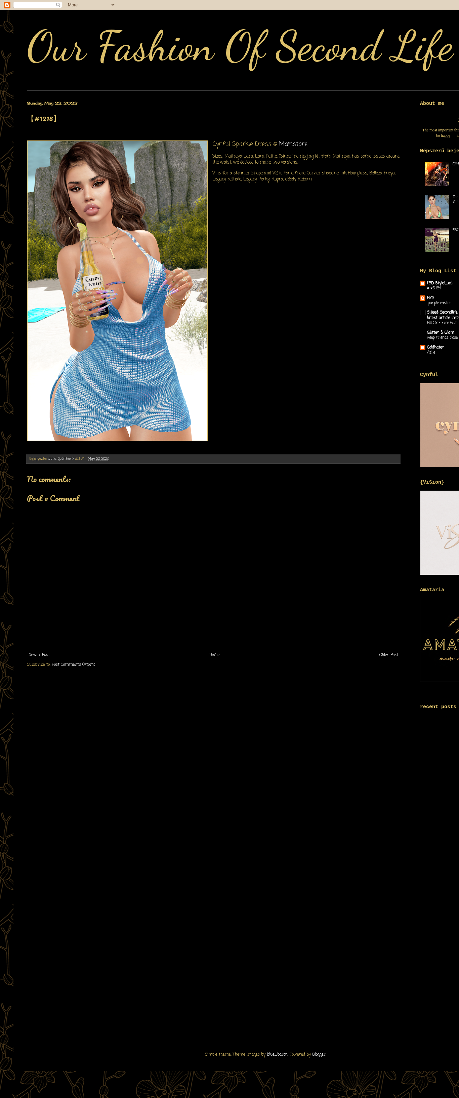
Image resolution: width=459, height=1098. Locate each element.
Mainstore (294, 144)
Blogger (319, 1055)
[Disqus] (213, 762)
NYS (430, 298)
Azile (431, 353)
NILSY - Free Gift (442, 323)
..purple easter (439, 303)
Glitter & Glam (440, 333)
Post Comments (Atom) (73, 665)
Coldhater (435, 347)
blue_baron (277, 1055)
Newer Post (39, 655)
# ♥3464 (434, 288)
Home (214, 655)
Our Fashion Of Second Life (240, 46)
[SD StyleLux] (440, 283)
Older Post (388, 655)
